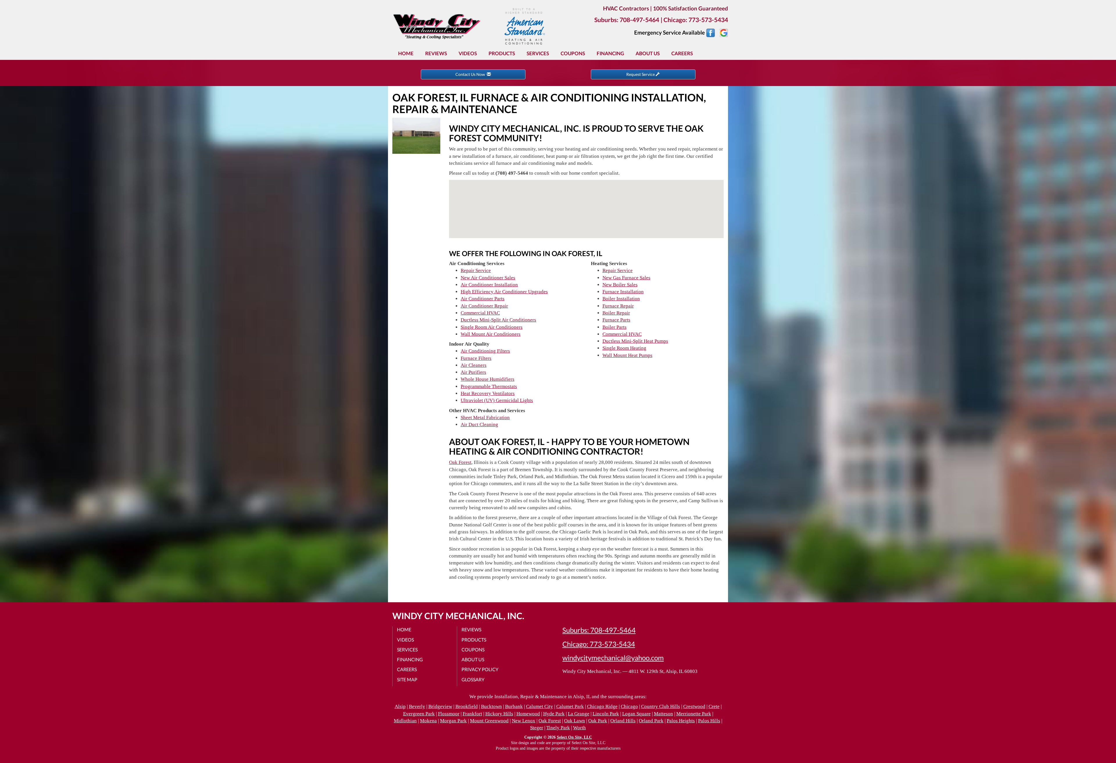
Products (502, 53)
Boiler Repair (616, 313)
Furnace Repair (618, 306)
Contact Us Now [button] (471, 74)
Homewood (528, 713)
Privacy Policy (480, 669)
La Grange (578, 713)
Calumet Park (570, 706)
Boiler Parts (614, 327)
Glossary (473, 679)
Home (406, 53)
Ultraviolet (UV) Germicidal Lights (497, 400)
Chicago (629, 706)
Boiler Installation (621, 298)
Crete (714, 706)
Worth (579, 727)
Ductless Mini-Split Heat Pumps (635, 341)
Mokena (428, 720)
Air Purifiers (473, 372)
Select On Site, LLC (574, 737)
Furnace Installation (623, 291)
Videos (468, 53)
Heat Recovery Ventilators (488, 393)
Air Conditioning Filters (485, 351)
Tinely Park (558, 727)
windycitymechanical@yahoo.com (613, 658)
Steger (536, 727)
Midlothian (405, 720)
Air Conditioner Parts (483, 298)
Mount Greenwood (489, 720)
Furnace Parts (616, 320)
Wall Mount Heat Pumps (627, 355)
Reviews (436, 53)
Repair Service (476, 270)
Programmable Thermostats (489, 386)
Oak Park (597, 720)
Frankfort (472, 713)
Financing (610, 53)
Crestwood (694, 706)
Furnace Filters (476, 358)
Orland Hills (623, 720)
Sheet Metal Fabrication (485, 417)
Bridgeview (440, 706)
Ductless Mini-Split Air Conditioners (498, 320)
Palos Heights (681, 720)
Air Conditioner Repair (484, 306)
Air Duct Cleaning (479, 424)
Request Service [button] (641, 74)
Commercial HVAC (480, 313)
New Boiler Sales (620, 284)
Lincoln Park (606, 713)
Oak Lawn (574, 720)
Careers (682, 53)
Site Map (407, 679)
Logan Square (636, 713)
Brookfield (466, 706)
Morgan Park (453, 720)
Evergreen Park (419, 713)
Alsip (400, 706)
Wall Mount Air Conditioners (491, 334)
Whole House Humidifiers (487, 379)
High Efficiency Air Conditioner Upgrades (504, 291)
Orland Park (651, 720)
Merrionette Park (693, 713)
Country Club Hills (660, 706)
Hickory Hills (499, 713)
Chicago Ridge (602, 706)
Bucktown (491, 706)
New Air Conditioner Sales (488, 277)
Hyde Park (554, 713)
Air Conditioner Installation (489, 284)
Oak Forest (460, 462)
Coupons (573, 53)
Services (538, 53)
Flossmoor (448, 713)
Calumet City (539, 706)
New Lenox (523, 720)
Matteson (663, 713)
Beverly (417, 706)
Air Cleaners (474, 365)
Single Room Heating (624, 348)
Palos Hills (709, 720)
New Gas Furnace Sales (626, 277)
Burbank (514, 706)
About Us (648, 53)
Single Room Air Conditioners (492, 327)
